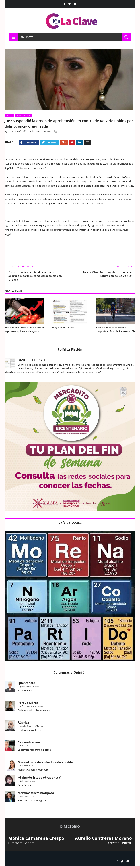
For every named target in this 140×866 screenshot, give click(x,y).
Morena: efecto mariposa (36, 793)
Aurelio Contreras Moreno (31, 726)
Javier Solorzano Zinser (30, 686)
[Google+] (64, 142)
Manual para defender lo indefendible (45, 762)
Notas (9, 115)
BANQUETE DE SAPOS (62, 327)
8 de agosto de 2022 (40, 131)
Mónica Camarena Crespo (31, 706)
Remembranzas (29, 742)
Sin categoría (23, 115)
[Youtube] (75, 4)
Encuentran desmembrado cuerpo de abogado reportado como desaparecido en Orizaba (35, 275)
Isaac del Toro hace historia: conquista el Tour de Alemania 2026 (115, 329)
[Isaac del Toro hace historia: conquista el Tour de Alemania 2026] (115, 311)
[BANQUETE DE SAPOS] (70, 311)
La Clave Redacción (17, 131)
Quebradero (26, 683)
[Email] (87, 142)
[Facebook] (64, 4)
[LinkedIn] (79, 142)
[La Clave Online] (72, 20)
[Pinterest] (72, 142)
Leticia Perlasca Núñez (30, 745)
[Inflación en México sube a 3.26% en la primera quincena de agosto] (24, 311)
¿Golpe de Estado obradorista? (40, 777)
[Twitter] (69, 4)
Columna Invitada (28, 765)
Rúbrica (23, 723)
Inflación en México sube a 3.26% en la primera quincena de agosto (24, 329)
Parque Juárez (28, 703)
